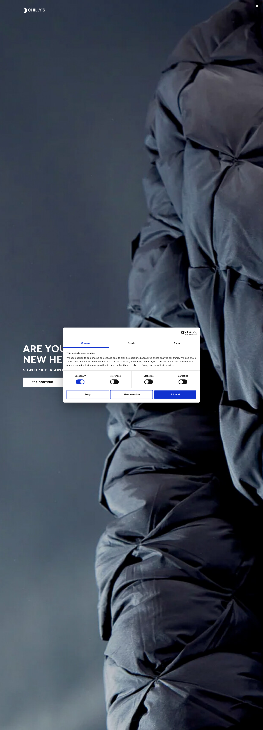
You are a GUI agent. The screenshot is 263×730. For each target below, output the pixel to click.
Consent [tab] (85, 343)
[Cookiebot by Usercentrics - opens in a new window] (183, 333)
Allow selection (131, 394)
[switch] (114, 381)
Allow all (175, 394)
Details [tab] (131, 343)
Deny (88, 394)
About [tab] (177, 343)
